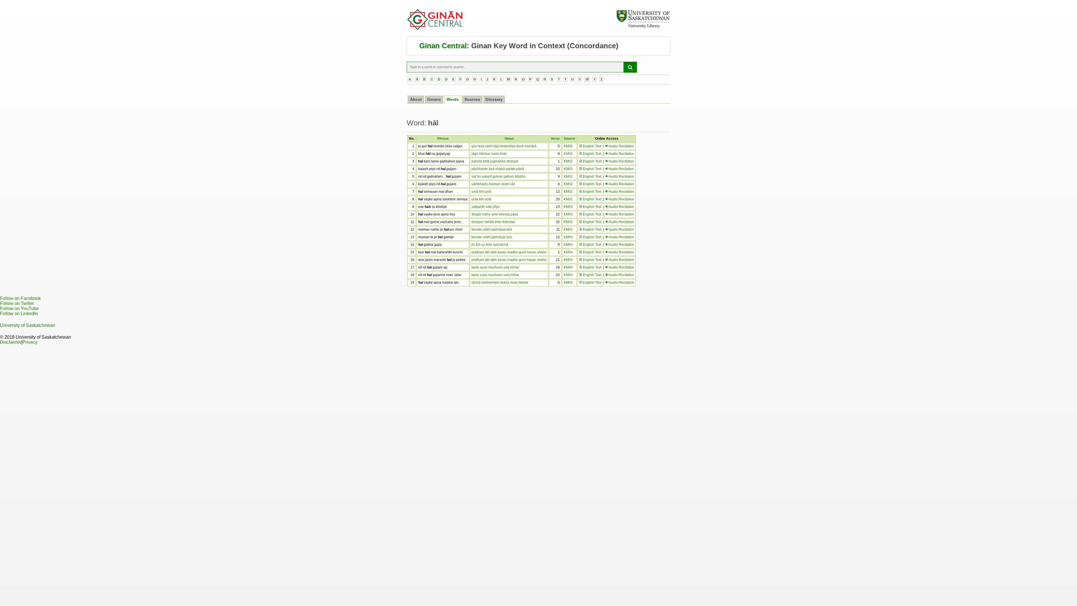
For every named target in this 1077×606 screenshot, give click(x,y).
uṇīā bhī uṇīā (481, 192)
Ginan (509, 139)
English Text (591, 146)
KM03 (568, 207)
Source (569, 139)
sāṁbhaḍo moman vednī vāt (493, 184)
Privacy (29, 342)
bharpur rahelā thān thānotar (493, 222)
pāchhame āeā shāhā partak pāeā (497, 169)
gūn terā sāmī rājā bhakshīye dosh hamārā (504, 146)
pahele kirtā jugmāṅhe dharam (494, 161)
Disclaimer (10, 342)
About (416, 99)
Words (453, 99)
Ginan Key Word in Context (518, 46)
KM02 (568, 146)
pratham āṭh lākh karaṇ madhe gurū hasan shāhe (509, 252)
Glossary (494, 99)
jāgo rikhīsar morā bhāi (489, 154)
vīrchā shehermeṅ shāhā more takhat (499, 282)
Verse (555, 139)
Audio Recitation (621, 146)
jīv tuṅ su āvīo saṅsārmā (489, 245)
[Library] (643, 27)
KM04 (568, 222)
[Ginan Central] (435, 28)
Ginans (434, 99)
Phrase (443, 139)
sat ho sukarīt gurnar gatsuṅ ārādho (498, 176)
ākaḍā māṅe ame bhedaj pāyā (494, 214)
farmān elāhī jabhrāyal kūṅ (491, 229)
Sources (472, 99)
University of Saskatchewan (27, 325)
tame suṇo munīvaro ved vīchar (495, 267)
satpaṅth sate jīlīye (485, 207)
